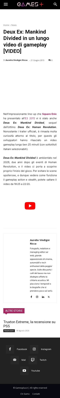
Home (6, 25)
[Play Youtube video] (30, 206)
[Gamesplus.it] (30, 4)
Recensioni (9, 330)
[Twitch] (33, 360)
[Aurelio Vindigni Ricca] (16, 268)
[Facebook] (6, 68)
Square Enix (49, 114)
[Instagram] (37, 296)
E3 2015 (30, 118)
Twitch (43, 360)
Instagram (46, 349)
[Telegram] (37, 68)
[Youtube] (24, 371)
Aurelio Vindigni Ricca (17, 60)
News (13, 25)
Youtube (35, 370)
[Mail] (14, 360)
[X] (14, 68)
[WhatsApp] (29, 68)
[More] (45, 68)
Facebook (22, 349)
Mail (24, 360)
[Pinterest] (22, 68)
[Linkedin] (43, 296)
